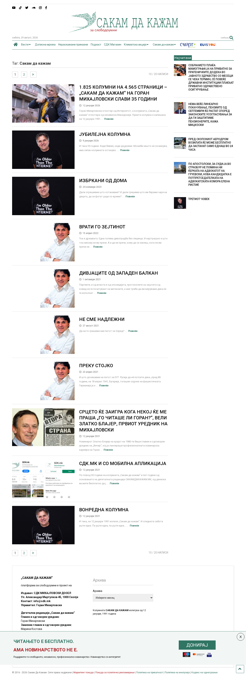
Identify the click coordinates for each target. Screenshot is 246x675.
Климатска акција (135, 44)
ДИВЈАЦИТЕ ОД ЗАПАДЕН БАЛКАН (118, 273)
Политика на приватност (149, 672)
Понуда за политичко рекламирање (115, 672)
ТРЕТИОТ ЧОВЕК (198, 199)
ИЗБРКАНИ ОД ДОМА (103, 180)
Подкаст (96, 44)
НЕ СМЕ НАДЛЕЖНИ (102, 319)
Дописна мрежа (45, 44)
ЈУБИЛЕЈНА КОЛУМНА (104, 134)
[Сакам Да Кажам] (123, 31)
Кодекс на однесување (204, 672)
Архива (97, 590)
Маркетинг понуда (83, 672)
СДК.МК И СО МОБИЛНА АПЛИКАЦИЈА (122, 463)
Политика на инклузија (177, 672)
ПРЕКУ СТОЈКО (96, 365)
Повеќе (109, 118)
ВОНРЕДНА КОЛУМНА (104, 509)
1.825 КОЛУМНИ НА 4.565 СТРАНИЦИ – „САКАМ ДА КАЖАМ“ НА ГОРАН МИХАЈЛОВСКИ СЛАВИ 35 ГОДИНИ (123, 93)
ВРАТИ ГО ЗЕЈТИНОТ (102, 227)
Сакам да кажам (163, 44)
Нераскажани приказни (73, 44)
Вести (25, 44)
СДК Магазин (112, 44)
